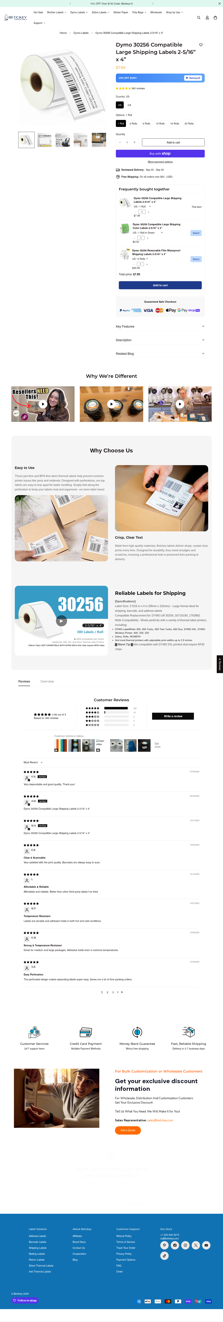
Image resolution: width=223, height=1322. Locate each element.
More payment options (160, 161)
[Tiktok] (164, 1256)
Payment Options (125, 1259)
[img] (31, 772)
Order (119, 1271)
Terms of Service (125, 1242)
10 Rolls (160, 123)
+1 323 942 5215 (169, 1234)
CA (129, 105)
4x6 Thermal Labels (40, 1271)
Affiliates (77, 1236)
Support (38, 23)
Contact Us (79, 1247)
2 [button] (107, 992)
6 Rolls (146, 123)
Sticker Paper (120, 12)
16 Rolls (174, 123)
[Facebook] (175, 1245)
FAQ (118, 1265)
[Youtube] (206, 1245)
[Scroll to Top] (216, 1303)
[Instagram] (185, 1245)
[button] (215, 18)
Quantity (120, 134)
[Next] (153, 3)
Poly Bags (137, 12)
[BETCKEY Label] (16, 18)
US (119, 105)
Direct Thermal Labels (41, 1265)
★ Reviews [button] (220, 664)
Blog (75, 1259)
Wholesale (156, 12)
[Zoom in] (100, 48)
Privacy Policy (124, 1253)
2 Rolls (133, 123)
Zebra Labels (99, 12)
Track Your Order (125, 1247)
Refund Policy (124, 1236)
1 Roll (121, 123)
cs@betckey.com (169, 1238)
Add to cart (160, 285)
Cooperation (79, 1253)
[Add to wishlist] (201, 45)
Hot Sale (38, 12)
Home (63, 33)
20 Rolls (189, 123)
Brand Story (79, 1242)
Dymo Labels (77, 12)
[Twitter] (196, 1245)
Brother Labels (55, 12)
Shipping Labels (38, 1247)
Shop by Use (173, 12)
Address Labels (37, 1236)
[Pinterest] (164, 1245)
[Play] (43, 404)
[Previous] (70, 3)
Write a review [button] (173, 716)
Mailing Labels (37, 1253)
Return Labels (36, 1259)
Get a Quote (128, 1130)
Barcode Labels (37, 1242)
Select (196, 233)
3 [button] (113, 992)
